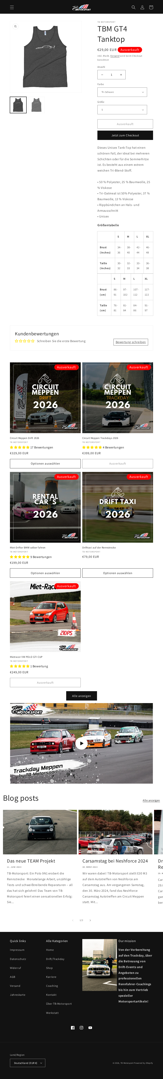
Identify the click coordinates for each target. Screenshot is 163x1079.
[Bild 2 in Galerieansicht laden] (36, 105)
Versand (114, 55)
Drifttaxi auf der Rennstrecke (99, 547)
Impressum (17, 950)
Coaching (52, 986)
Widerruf (15, 968)
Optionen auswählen (45, 463)
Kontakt (51, 995)
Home (50, 950)
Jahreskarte (17, 995)
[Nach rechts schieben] (90, 920)
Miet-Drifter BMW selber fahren (28, 547)
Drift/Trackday (55, 959)
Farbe (100, 84)
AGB (12, 977)
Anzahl (101, 67)
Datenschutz (18, 959)
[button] (12, 7)
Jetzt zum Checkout (125, 135)
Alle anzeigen (81, 696)
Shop (49, 968)
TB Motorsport (127, 1063)
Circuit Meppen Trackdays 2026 (100, 438)
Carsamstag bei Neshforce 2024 (115, 861)
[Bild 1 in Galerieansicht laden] (18, 105)
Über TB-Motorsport (59, 1003)
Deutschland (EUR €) (25, 1063)
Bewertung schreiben (131, 342)
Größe (100, 102)
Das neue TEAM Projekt (31, 861)
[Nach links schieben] (72, 920)
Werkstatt (52, 1013)
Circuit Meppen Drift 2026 (24, 438)
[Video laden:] (81, 743)
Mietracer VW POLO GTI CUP (26, 657)
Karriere (51, 977)
